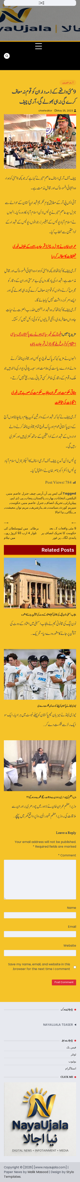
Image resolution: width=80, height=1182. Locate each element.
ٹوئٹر (73, 1054)
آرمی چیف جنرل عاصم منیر (25, 493)
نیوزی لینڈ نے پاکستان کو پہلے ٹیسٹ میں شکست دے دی (56, 706)
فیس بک (71, 1047)
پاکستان (39, 498)
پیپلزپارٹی (70, 503)
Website (69, 945)
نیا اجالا (59, 512)
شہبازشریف (38, 507)
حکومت (15, 503)
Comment (67, 855)
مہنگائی (70, 512)
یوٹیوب (72, 1061)
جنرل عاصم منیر (33, 503)
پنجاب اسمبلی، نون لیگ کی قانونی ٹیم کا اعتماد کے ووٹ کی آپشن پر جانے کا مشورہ (48, 615)
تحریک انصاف (54, 503)
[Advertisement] (59, 56)
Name (71, 907)
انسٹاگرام (70, 1068)
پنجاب (28, 498)
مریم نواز (23, 507)
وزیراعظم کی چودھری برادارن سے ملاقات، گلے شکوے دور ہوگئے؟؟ (51, 797)
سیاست (53, 507)
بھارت (49, 498)
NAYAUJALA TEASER (58, 1024)
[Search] (7, 56)
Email (72, 926)
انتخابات (60, 498)
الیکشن (71, 498)
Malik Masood (38, 1172)
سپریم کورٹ (68, 507)
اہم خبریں (67, 82)
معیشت (10, 507)
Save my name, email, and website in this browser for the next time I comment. (39, 966)
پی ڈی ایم (17, 498)
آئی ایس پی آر (53, 493)
